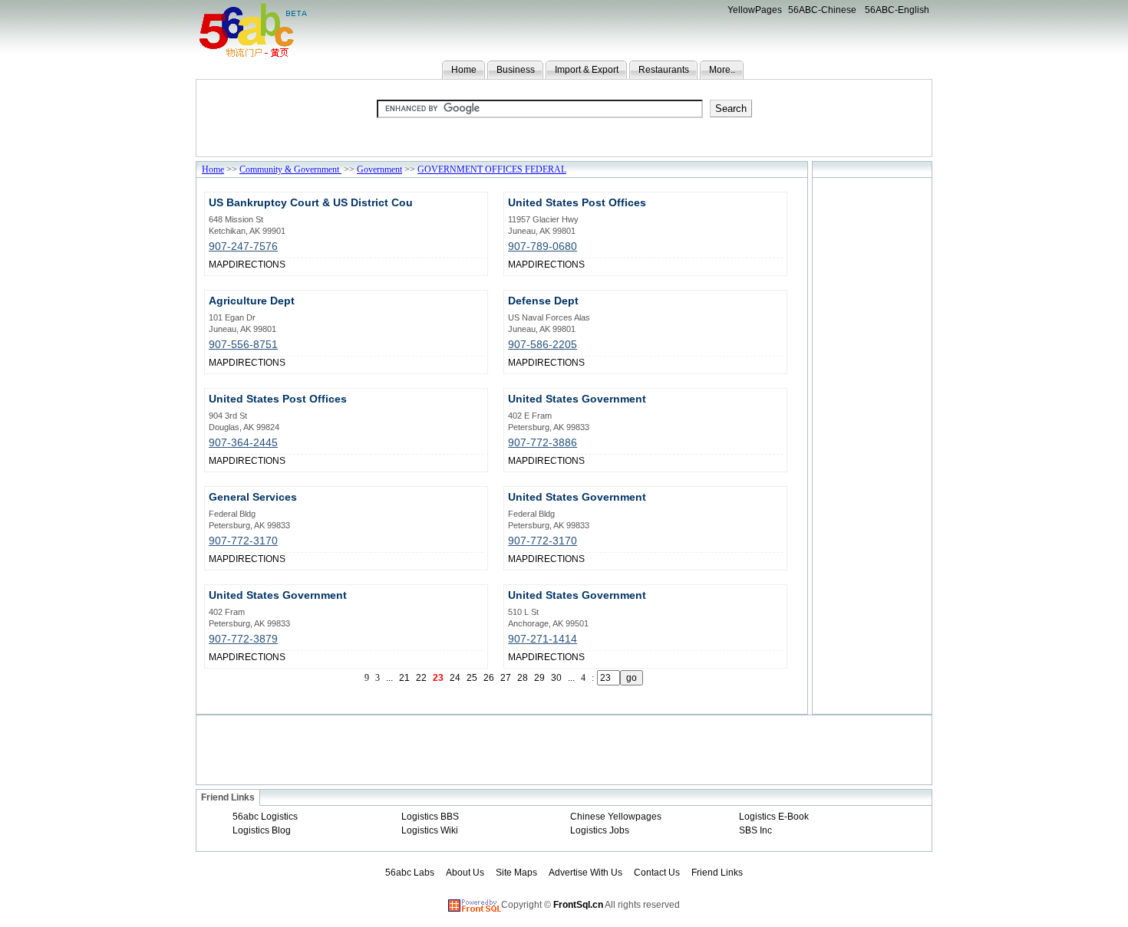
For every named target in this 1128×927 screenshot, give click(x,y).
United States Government (577, 399)
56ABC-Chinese (822, 10)
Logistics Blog (262, 830)
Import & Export (586, 69)
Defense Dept (543, 300)
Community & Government (290, 169)
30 (556, 677)
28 (522, 677)
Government (379, 169)
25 (472, 677)
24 (455, 677)
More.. (722, 69)
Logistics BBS (430, 816)
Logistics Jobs (599, 830)
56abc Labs (409, 872)
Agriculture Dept (252, 300)
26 (488, 677)
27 (505, 677)
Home (464, 69)
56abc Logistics (265, 816)
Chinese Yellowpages (615, 816)
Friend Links (717, 872)
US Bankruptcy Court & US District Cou (311, 202)
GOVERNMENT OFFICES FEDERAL (491, 169)
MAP (219, 264)
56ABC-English (897, 10)
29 (539, 677)
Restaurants (663, 69)
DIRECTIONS (257, 264)
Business (515, 69)
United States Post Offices (577, 202)
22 (421, 677)
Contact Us (657, 872)
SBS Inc (755, 830)
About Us (465, 872)
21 (404, 677)
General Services (253, 497)
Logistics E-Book (774, 816)
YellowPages (754, 10)
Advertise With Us (585, 872)
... (389, 677)
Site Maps (516, 872)
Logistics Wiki (429, 830)
